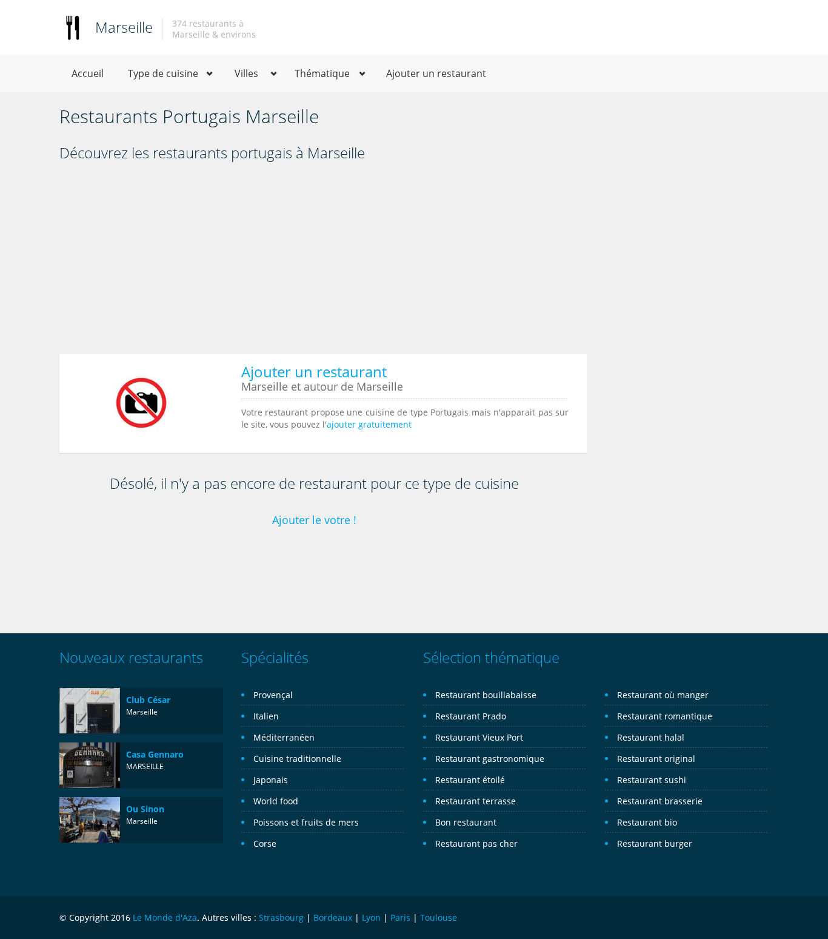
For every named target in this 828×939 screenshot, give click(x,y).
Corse (264, 843)
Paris (400, 917)
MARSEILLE (145, 766)
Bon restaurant (465, 822)
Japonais (270, 780)
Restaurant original (656, 758)
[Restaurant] (72, 27)
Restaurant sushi (651, 780)
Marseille (124, 27)
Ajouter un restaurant (436, 73)
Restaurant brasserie (660, 801)
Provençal (273, 695)
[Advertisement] (323, 262)
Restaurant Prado (470, 716)
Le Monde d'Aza (165, 917)
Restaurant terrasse (475, 801)
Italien (266, 716)
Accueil (88, 73)
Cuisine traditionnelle (297, 758)
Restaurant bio (647, 822)
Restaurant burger (654, 843)
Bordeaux (332, 917)
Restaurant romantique (664, 716)
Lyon (371, 917)
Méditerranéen (284, 737)
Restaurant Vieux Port (479, 737)
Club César (148, 699)
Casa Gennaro (155, 754)
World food (275, 801)
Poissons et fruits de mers (306, 822)
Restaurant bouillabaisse (485, 695)
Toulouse (438, 917)
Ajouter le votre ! (314, 520)
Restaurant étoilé (470, 780)
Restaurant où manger (663, 695)
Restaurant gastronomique (489, 758)
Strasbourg (281, 917)
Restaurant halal (650, 737)
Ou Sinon (145, 809)
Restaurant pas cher (476, 843)
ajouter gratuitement (369, 424)
